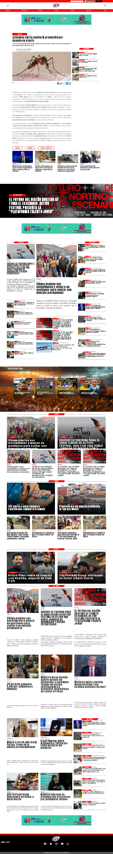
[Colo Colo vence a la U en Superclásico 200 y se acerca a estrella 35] (81, 319)
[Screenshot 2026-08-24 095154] (81, 355)
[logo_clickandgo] (56, 7)
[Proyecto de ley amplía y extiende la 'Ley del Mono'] (75, 62)
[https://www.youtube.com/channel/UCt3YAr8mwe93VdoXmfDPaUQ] (62, 844)
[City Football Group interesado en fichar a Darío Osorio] (81, 283)
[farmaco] (75, 55)
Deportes (18, 379)
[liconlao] (81, 295)
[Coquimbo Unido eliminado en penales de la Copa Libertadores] (10, 314)
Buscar (99, 1)
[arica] (10, 304)
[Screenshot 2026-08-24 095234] (81, 343)
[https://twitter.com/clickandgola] (51, 844)
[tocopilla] (75, 77)
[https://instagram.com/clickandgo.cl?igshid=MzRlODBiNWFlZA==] (56, 844)
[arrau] (81, 307)
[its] (10, 334)
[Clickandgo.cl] (8, 6)
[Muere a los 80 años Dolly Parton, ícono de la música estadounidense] (81, 259)
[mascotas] (81, 331)
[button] (17, 147)
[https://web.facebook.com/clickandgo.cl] (45, 844)
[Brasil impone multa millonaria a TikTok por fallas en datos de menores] (81, 271)
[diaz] (10, 344)
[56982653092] (67, 844)
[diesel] (10, 324)
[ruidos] (75, 70)
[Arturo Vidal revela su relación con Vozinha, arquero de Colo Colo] (81, 247)
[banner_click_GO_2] (57, 233)
